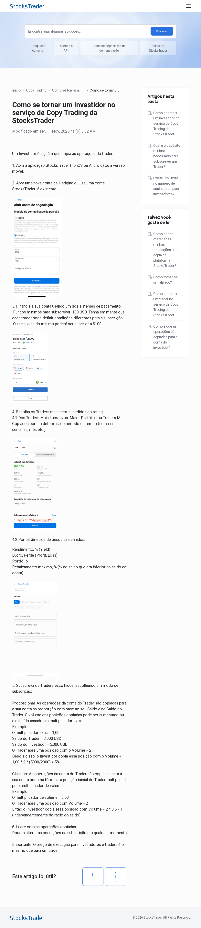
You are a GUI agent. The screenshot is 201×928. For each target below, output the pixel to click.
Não (115, 876)
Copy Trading (36, 90)
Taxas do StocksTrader (158, 48)
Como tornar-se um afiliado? (165, 279)
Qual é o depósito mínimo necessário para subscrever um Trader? (166, 156)
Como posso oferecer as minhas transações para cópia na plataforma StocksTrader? (165, 250)
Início (16, 90)
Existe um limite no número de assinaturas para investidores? (166, 186)
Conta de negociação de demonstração (109, 48)
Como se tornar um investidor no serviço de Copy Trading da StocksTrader (166, 123)
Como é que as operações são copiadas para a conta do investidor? (165, 337)
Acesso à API (66, 48)
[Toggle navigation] (188, 6)
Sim (92, 876)
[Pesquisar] (162, 31)
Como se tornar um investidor (75, 90)
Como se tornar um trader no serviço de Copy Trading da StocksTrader (165, 304)
